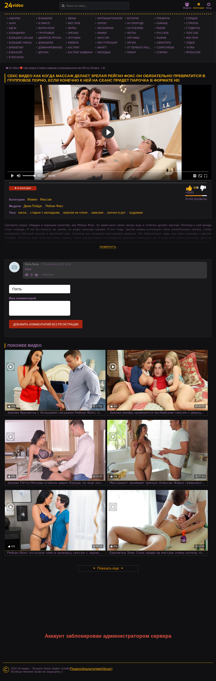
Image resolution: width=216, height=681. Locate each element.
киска (22, 212)
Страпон (192, 23)
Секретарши (165, 47)
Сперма (162, 52)
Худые (190, 42)
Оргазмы (133, 37)
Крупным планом (109, 18)
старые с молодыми (44, 212)
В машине (45, 18)
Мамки (102, 32)
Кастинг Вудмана (80, 52)
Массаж (103, 37)
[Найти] (63, 6)
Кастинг (74, 47)
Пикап (131, 52)
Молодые (104, 52)
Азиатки (14, 18)
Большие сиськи (21, 37)
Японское (193, 52)
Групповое (46, 32)
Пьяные (162, 23)
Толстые (192, 32)
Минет (102, 47)
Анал (12, 23)
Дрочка (43, 52)
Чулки (190, 47)
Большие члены (20, 42)
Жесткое (74, 23)
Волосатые (46, 28)
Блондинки (17, 32)
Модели (187, 8)
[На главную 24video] (14, 5)
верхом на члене (75, 212)
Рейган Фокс (54, 206)
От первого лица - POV (140, 47)
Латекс (102, 23)
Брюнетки (16, 47)
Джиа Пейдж (33, 206)
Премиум (163, 18)
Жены (72, 18)
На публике (135, 28)
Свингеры (164, 42)
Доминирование (50, 47)
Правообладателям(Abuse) (91, 669)
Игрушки (74, 37)
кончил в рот (116, 212)
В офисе (44, 23)
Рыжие (161, 37)
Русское (163, 32)
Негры (131, 32)
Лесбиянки (105, 28)
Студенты (193, 28)
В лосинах (16, 57)
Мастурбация (107, 42)
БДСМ (12, 28)
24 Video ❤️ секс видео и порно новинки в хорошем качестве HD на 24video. (54, 68)
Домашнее (45, 42)
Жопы (72, 28)
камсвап (97, 212)
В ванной (15, 52)
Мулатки (133, 18)
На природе (135, 23)
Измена (73, 42)
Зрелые (73, 32)
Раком (161, 28)
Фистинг (192, 37)
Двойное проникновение (52, 37)
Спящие (192, 18)
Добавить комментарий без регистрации (45, 324)
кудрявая (136, 212)
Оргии (131, 42)
